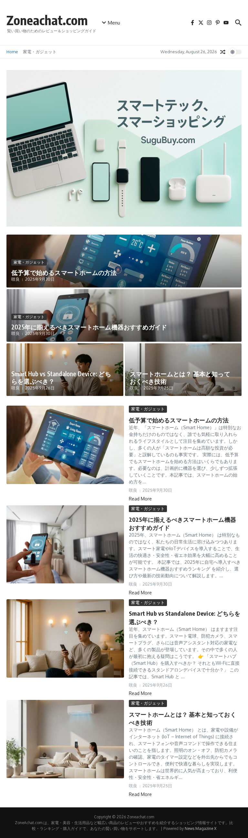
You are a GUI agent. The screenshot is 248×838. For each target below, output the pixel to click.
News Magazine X (200, 828)
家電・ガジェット (40, 51)
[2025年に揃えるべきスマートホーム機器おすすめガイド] (65, 544)
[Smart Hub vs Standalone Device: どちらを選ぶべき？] (65, 638)
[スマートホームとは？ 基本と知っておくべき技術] (65, 739)
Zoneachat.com (47, 20)
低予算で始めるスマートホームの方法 (64, 272)
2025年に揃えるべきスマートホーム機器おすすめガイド (89, 327)
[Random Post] (222, 52)
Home (12, 51)
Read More (140, 498)
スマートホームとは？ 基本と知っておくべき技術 (180, 377)
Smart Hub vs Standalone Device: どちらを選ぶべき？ (61, 377)
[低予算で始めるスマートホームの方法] (65, 445)
